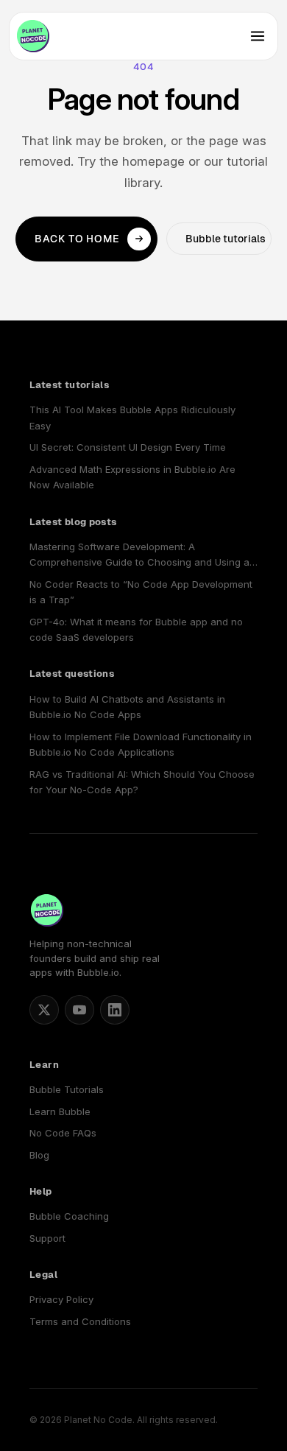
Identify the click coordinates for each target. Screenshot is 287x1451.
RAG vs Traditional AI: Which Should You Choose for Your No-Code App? (142, 781)
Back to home (77, 239)
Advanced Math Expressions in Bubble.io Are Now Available (132, 477)
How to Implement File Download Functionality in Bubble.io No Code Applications (140, 744)
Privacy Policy (61, 1299)
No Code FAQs (62, 1133)
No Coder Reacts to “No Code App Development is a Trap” (140, 591)
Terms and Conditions (80, 1321)
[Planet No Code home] (33, 36)
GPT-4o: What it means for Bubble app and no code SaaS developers (136, 629)
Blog (39, 1155)
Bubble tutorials (225, 239)
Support (47, 1238)
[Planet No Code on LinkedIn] (115, 1010)
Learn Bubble (60, 1111)
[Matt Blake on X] (44, 1010)
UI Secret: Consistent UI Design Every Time (127, 447)
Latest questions (71, 673)
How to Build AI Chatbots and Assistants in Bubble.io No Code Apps (127, 706)
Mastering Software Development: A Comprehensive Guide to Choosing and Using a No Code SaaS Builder (139, 556)
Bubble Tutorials (66, 1089)
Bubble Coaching (69, 1216)
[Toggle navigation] (258, 36)
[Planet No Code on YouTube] (79, 1010)
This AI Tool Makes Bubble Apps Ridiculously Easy (132, 417)
